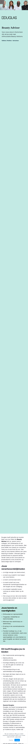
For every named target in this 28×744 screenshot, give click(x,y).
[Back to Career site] (2, 2)
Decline (11, 740)
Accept (17, 740)
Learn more (18, 736)
